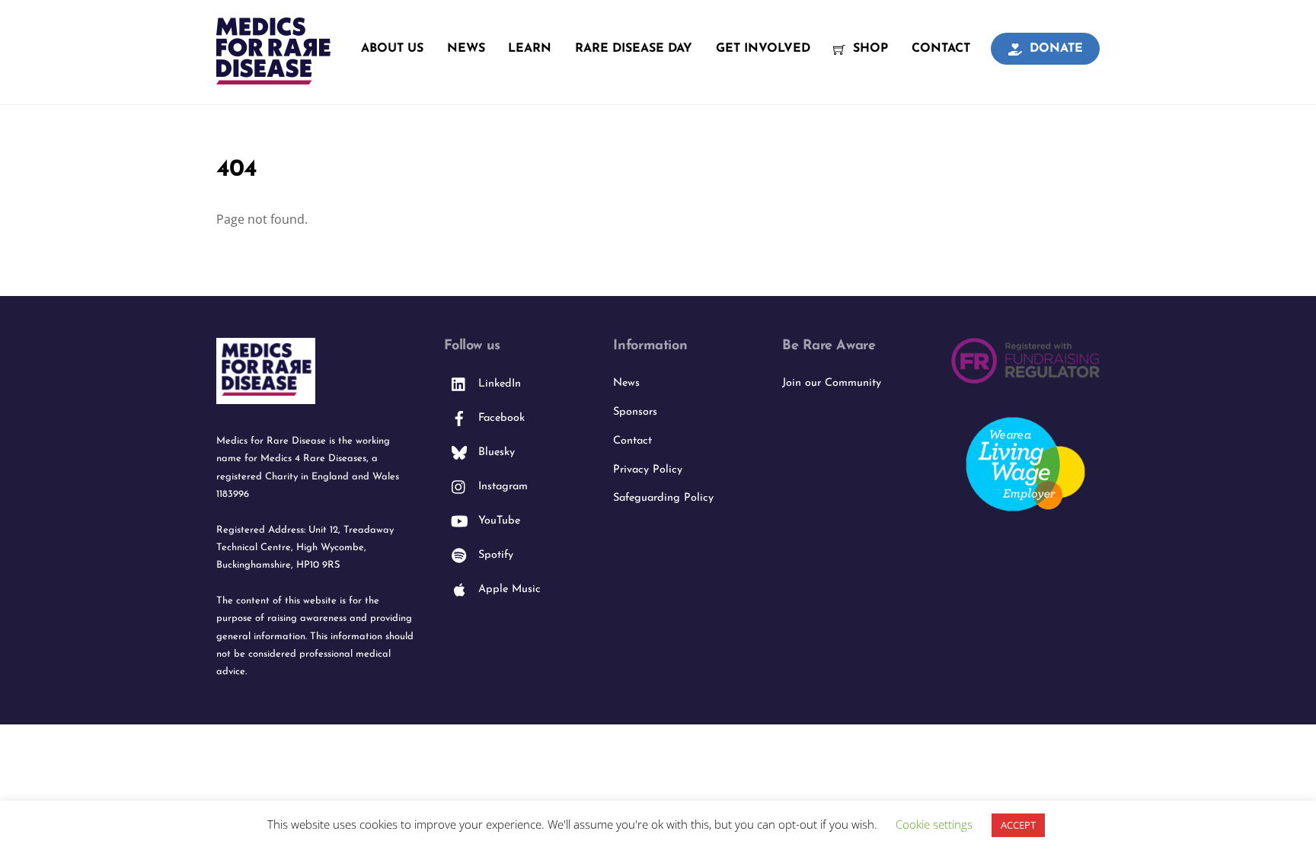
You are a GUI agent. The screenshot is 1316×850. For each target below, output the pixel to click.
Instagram (501, 486)
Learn (529, 49)
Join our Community (831, 383)
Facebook (499, 418)
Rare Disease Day (633, 49)
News (466, 49)
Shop (868, 49)
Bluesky (494, 452)
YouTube (497, 521)
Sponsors (635, 412)
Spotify (493, 555)
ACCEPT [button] (1018, 825)
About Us (392, 49)
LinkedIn (497, 384)
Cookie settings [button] (934, 824)
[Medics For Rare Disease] (273, 76)
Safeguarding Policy (663, 498)
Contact (941, 49)
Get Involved (763, 49)
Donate (1054, 49)
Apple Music (507, 589)
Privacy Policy (647, 470)
